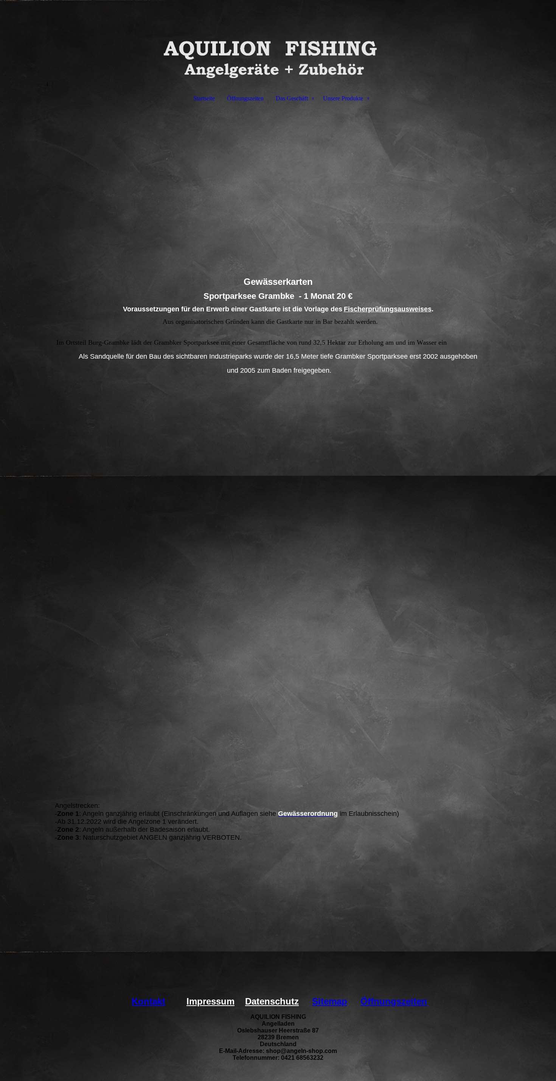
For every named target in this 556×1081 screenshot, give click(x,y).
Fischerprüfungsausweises (388, 309)
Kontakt (148, 1001)
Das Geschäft (292, 98)
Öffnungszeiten (245, 98)
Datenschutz (272, 1001)
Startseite (204, 98)
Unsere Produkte (343, 98)
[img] (278, 40)
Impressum (210, 1001)
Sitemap (329, 1001)
